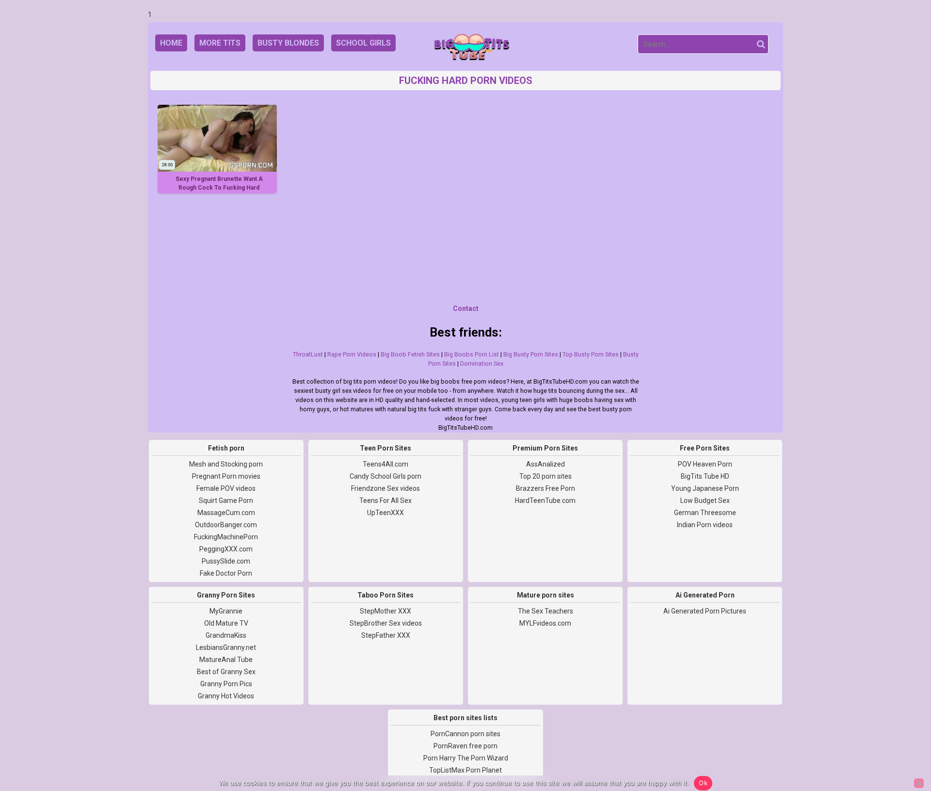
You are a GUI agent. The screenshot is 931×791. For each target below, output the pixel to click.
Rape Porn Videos (351, 354)
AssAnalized (545, 464)
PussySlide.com (226, 561)
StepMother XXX (385, 611)
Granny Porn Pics (226, 684)
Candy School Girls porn (385, 476)
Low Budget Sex (705, 500)
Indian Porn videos (705, 525)
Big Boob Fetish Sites (410, 354)
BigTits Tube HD (705, 476)
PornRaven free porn (465, 746)
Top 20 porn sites (545, 476)
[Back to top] (902, 747)
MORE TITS (220, 43)
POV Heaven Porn (705, 464)
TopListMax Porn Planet (465, 770)
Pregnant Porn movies (226, 476)
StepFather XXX (385, 635)
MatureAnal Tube (226, 659)
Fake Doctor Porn (226, 573)
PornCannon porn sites (465, 734)
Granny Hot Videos (226, 696)
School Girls (363, 43)
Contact (466, 308)
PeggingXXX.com (226, 549)
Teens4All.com (385, 464)
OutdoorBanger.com (226, 525)
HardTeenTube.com (545, 500)
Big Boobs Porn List (471, 354)
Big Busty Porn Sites (530, 354)
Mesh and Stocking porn (226, 464)
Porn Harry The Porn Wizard (465, 758)
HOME (171, 43)
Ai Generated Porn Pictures (704, 611)
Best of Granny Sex (226, 672)
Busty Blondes (288, 43)
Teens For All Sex (385, 500)
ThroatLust (308, 354)
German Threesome (705, 513)
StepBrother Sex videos (386, 623)
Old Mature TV (226, 623)
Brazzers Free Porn (545, 488)
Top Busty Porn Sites (590, 354)
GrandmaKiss (226, 635)
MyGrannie (225, 611)
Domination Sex (481, 363)
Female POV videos (226, 488)
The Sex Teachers (545, 611)
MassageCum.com (226, 513)
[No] (919, 783)
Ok (703, 783)
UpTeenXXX (385, 513)
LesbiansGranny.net (226, 647)
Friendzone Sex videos (385, 488)
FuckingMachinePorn (226, 537)
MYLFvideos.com (545, 623)
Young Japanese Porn (705, 488)
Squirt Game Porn (226, 500)
